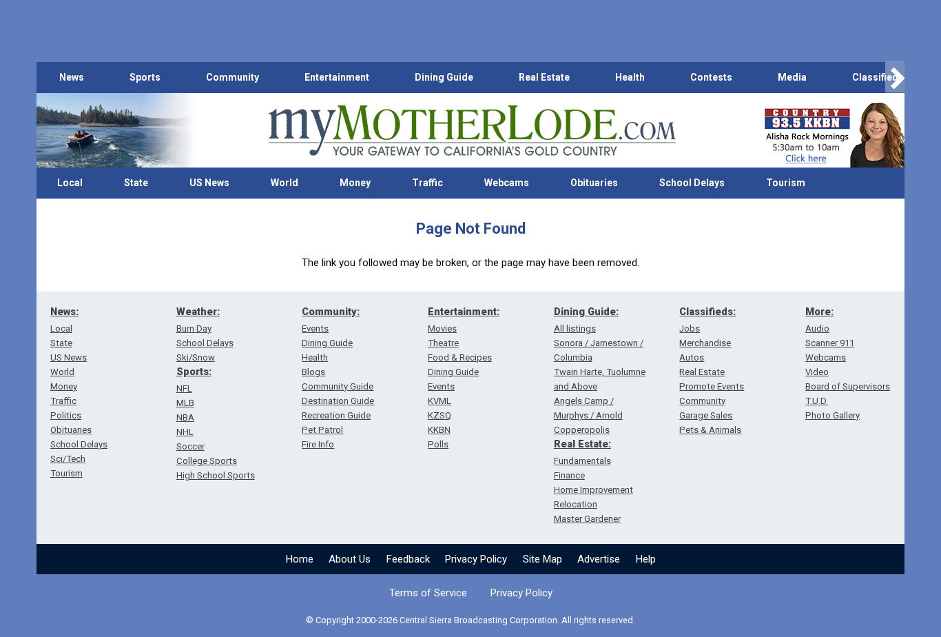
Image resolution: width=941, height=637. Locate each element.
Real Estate (544, 77)
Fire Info (318, 444)
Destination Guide (338, 401)
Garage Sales (705, 415)
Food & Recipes (460, 357)
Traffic (427, 182)
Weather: (198, 311)
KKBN (439, 430)
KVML (439, 401)
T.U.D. (816, 401)
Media (792, 77)
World (284, 182)
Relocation (575, 504)
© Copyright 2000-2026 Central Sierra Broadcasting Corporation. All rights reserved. (470, 620)
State (136, 182)
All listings (575, 328)
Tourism (785, 182)
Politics (65, 415)
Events (315, 328)
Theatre (443, 343)
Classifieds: (707, 311)
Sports (145, 77)
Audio (817, 328)
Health (630, 77)
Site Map (542, 559)
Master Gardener (587, 519)
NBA (185, 417)
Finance (569, 475)
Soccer (190, 446)
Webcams (506, 182)
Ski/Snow (195, 357)
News (71, 77)
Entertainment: (463, 311)
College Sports (206, 461)
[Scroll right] (894, 77)
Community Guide (337, 386)
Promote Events (711, 386)
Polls (438, 444)
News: (64, 311)
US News (209, 182)
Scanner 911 (829, 343)
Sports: (193, 371)
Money (355, 182)
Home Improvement (593, 490)
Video (817, 372)
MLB (185, 403)
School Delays (692, 182)
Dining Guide (444, 77)
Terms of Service (428, 593)
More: (819, 311)
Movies (442, 328)
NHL (185, 432)
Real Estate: (582, 444)
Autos (691, 357)
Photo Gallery (832, 415)
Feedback (408, 559)
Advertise (598, 559)
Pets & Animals (710, 430)
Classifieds (878, 77)
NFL (184, 388)
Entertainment (336, 77)
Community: (331, 311)
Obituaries (594, 182)
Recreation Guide (336, 415)
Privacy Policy (476, 559)
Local (70, 182)
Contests (711, 77)
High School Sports (215, 475)
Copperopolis (582, 430)
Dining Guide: (586, 311)
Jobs (689, 328)
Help (646, 559)
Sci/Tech (67, 459)
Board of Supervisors (847, 386)
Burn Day (193, 328)
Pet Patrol (322, 430)
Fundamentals (582, 461)
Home (299, 559)
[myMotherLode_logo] (472, 130)
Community (232, 77)
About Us (350, 559)
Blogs (313, 372)
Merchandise (705, 343)
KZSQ (439, 415)
